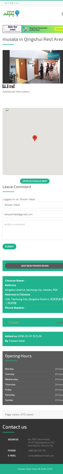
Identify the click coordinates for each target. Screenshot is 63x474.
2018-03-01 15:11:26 (29, 336)
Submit (9, 246)
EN (6, 3)
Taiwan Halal (17, 340)
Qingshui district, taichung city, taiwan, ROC (31, 289)
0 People (13, 322)
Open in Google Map (35, 181)
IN (17, 3)
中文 (12, 3)
